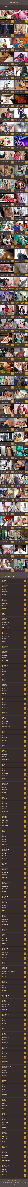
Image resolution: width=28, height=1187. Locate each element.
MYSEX (14, 2)
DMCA (14, 1185)
